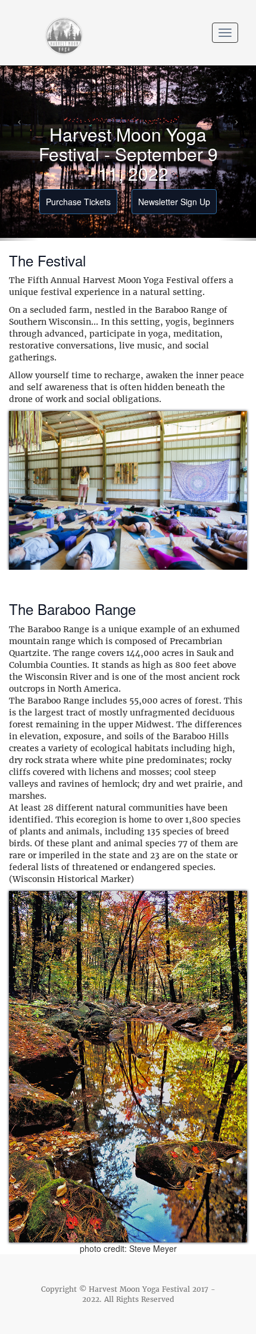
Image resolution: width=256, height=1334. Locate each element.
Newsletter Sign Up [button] (174, 202)
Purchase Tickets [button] (78, 202)
